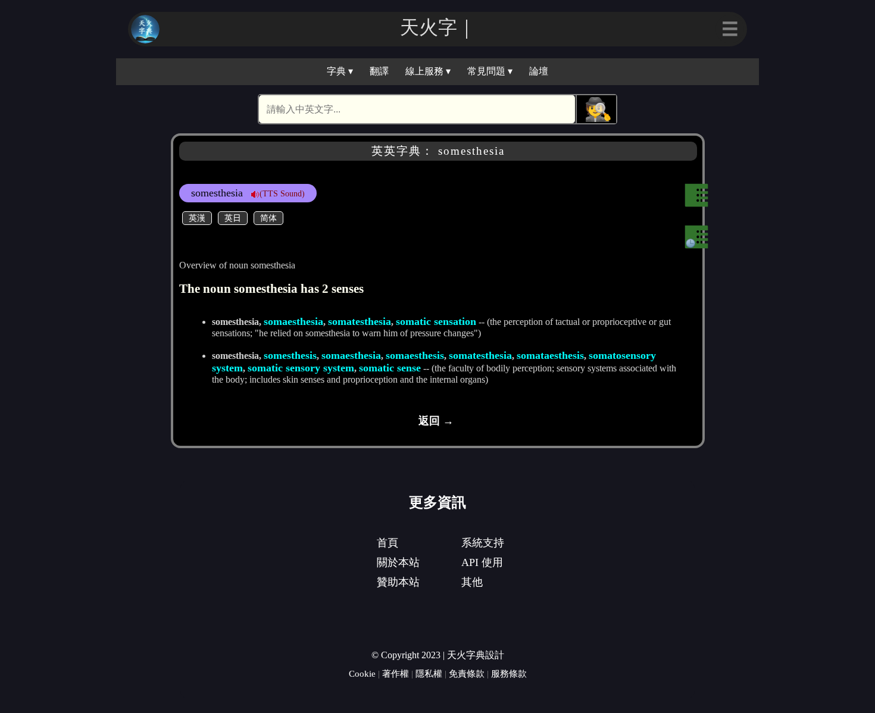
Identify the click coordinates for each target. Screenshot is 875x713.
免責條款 (467, 673)
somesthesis (290, 355)
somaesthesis (415, 355)
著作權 (395, 673)
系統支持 (482, 543)
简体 (268, 218)
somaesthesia (293, 321)
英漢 (197, 218)
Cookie (362, 673)
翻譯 (379, 71)
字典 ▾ (340, 71)
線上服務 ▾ (428, 71)
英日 (232, 218)
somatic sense (390, 368)
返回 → (436, 421)
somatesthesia (359, 321)
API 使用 (482, 562)
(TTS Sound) (282, 193)
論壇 (538, 71)
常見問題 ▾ (489, 71)
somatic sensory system (301, 368)
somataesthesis (550, 355)
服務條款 (509, 673)
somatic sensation (436, 321)
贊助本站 (398, 582)
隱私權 (428, 673)
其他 (472, 582)
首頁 (387, 543)
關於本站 (398, 562)
